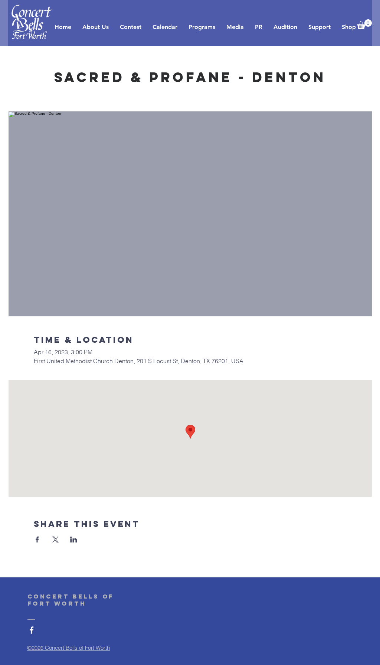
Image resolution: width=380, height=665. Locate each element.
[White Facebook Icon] (31, 630)
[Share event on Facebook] (37, 539)
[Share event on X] (55, 539)
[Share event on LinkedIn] (73, 539)
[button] (364, 24)
